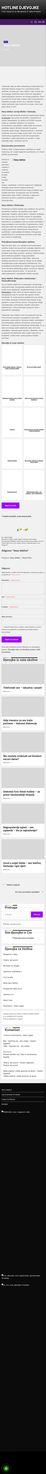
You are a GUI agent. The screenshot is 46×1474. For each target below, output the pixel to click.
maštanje (13, 541)
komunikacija (6, 541)
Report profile (10, 505)
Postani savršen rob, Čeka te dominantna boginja (20, 1055)
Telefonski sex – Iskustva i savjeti (22, 687)
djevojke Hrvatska (7, 539)
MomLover (7, 49)
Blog (5, 42)
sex (11, 543)
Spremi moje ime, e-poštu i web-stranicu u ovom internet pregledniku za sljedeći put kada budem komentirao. (21, 629)
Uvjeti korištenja (8, 1099)
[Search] (35, 22)
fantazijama (6, 292)
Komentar (11, 580)
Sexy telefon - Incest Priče (20, 558)
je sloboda (6, 118)
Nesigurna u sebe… (11, 954)
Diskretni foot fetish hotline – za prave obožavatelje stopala (21, 793)
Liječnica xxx (8, 994)
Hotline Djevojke (20, 7)
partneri (41, 541)
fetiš (30, 539)
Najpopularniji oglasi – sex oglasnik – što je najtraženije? (20, 829)
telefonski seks (31, 543)
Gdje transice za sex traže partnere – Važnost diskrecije (20, 722)
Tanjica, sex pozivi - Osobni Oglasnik (18, 1063)
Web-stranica (7, 617)
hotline (34, 539)
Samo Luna (7, 1000)
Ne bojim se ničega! (11, 966)
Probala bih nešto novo (12, 989)
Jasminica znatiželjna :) (12, 971)
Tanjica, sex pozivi (10, 960)
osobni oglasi (34, 541)
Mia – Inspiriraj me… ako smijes (16, 1046)
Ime (8, 597)
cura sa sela (8, 977)
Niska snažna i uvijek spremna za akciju (20, 1076)
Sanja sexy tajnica (10, 983)
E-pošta (10, 607)
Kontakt (5, 1104)
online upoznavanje (23, 541)
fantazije (25, 539)
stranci (24, 543)
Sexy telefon (17, 543)
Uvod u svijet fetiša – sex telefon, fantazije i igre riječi (22, 865)
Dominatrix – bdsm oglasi (13, 1006)
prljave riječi (6, 543)
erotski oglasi (17, 539)
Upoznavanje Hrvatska (11, 1094)
